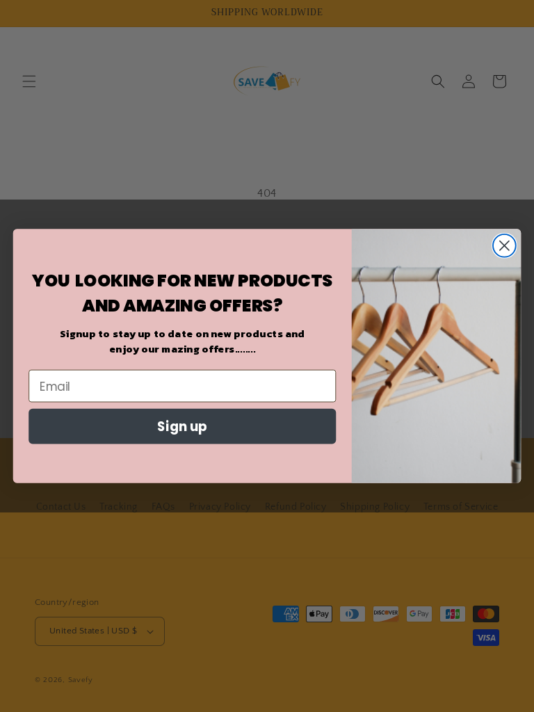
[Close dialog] (504, 245)
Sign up (182, 426)
